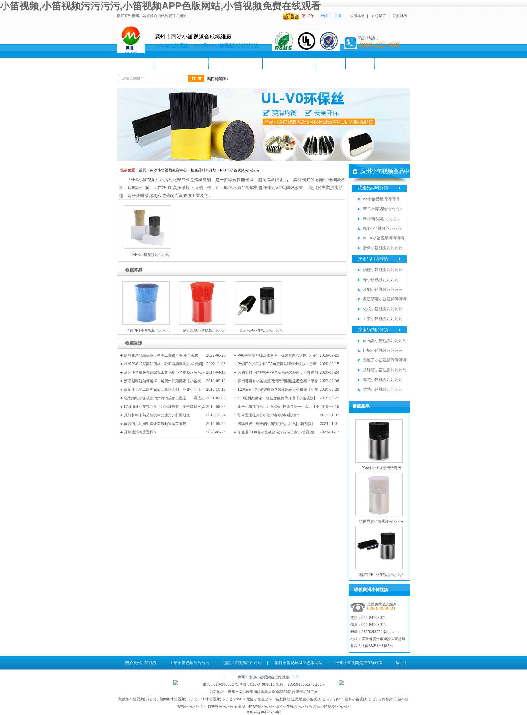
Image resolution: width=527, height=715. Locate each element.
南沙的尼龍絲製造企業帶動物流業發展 (155, 424)
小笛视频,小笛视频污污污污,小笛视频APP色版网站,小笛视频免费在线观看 (160, 5)
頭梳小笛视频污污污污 (235, 62)
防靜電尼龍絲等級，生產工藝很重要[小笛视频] (161, 355)
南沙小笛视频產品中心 (168, 170)
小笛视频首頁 (136, 62)
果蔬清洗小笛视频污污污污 (261, 331)
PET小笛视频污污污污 (382, 228)
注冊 (338, 16)
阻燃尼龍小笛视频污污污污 (313, 699)
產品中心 (331, 62)
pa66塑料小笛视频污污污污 (358, 699)
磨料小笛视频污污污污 (383, 248)
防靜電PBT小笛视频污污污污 (381, 575)
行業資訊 (360, 62)
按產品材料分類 (203, 170)
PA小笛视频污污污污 (381, 199)
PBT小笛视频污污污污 (382, 209)
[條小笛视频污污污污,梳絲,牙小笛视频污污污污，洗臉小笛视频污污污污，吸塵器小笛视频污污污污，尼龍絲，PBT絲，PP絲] (263, 160)
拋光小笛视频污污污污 (293, 706)
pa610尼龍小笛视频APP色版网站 (263, 699)
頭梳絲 (387, 699)
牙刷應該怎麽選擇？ (140, 432)
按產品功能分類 (373, 329)
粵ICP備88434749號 (263, 712)
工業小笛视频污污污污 (383, 318)
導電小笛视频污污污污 (383, 379)
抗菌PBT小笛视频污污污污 (148, 331)
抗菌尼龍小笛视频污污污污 (381, 521)
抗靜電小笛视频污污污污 (385, 370)
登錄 (324, 16)
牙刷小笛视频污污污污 (290, 62)
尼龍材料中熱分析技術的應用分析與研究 (157, 415)
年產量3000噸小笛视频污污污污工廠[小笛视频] (276, 432)
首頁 (142, 170)
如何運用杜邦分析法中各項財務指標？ (269, 415)
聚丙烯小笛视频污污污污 (180, 699)
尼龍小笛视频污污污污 (181, 62)
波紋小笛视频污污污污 (331, 706)
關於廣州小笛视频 (141, 662)
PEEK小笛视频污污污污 (239, 170)
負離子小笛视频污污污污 (385, 360)
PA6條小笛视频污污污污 (381, 468)
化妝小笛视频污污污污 (383, 309)
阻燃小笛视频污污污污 (383, 350)
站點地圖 (400, 16)
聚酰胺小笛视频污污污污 (138, 699)
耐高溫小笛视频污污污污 (385, 340)
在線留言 (378, 16)
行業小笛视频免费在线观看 (359, 662)
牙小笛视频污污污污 (216, 706)
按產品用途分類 (373, 259)
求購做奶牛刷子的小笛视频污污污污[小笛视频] (275, 424)
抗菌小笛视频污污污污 (383, 389)
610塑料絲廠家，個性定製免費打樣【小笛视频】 (277, 398)
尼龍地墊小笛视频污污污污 (205, 331)
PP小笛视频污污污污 (381, 218)
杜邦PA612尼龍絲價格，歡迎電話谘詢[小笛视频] (163, 364)
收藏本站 (357, 16)
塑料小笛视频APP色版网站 (298, 662)
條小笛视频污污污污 (381, 279)
